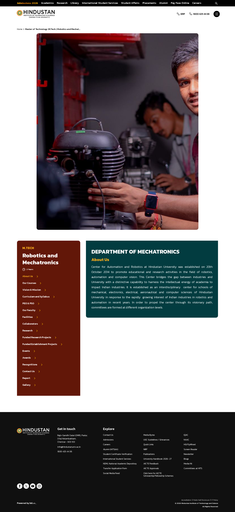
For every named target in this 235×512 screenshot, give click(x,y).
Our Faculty (28, 310)
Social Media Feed (111, 473)
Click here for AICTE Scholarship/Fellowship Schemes (158, 474)
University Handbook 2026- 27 (157, 459)
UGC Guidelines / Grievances (156, 439)
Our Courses (29, 283)
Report (26, 378)
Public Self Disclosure (201, 500)
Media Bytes (149, 435)
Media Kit (188, 463)
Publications (149, 454)
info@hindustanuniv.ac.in (69, 447)
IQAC (186, 435)
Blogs (186, 459)
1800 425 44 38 (201, 13)
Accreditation (186, 500)
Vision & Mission (31, 289)
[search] (216, 3)
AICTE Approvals (151, 468)
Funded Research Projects (36, 337)
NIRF (145, 449)
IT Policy (215, 500)
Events (26, 351)
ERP (183, 13)
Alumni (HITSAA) (110, 449)
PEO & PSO (28, 303)
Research (27, 330)
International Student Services (117, 459)
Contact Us (28, 371)
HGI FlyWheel (190, 444)
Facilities (27, 317)
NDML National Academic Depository (120, 463)
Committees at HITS (193, 468)
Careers (106, 444)
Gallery (26, 385)
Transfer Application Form (115, 468)
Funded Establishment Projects (39, 344)
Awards (26, 357)
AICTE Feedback (151, 463)
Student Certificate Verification (117, 454)
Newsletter (189, 454)
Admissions (108, 439)
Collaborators (30, 323)
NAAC (186, 439)
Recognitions (29, 364)
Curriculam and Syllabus (36, 296)
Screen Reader (190, 449)
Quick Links (148, 444)
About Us (27, 276)
